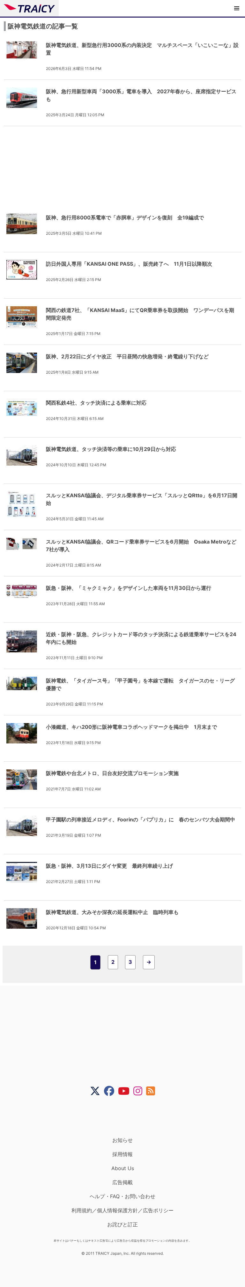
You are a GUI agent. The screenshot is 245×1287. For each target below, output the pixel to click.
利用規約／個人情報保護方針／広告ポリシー (122, 1210)
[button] (236, 8)
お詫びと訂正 (122, 1224)
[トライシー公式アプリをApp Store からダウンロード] (126, 1116)
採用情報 (122, 1154)
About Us (122, 1168)
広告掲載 (122, 1182)
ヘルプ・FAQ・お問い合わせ (122, 1196)
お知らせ (122, 1140)
